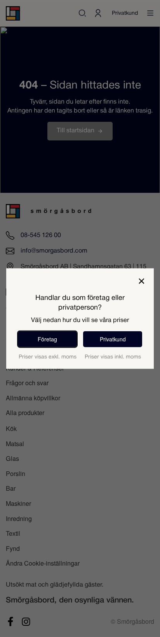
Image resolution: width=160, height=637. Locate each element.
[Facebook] (10, 621)
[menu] (150, 13)
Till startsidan (75, 130)
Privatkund (125, 13)
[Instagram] (26, 621)
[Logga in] (98, 13)
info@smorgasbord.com (54, 251)
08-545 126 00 (41, 235)
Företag (47, 339)
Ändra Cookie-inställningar (43, 563)
